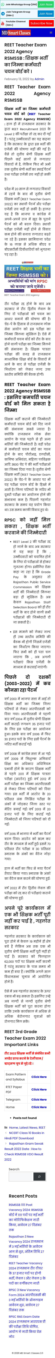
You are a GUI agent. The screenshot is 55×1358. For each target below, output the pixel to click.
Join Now (45, 4)
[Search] (39, 1177)
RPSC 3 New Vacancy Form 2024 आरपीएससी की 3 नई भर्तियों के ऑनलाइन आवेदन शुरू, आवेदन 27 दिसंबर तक (27, 1300)
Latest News (28, 1128)
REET (32, 114)
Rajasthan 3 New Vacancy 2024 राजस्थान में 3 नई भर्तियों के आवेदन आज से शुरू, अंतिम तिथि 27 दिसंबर (26, 1246)
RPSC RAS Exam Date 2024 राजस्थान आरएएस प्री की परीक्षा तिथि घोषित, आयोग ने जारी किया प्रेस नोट (27, 1327)
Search (14, 1169)
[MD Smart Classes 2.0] (16, 32)
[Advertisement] (28, 1352)
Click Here (39, 1077)
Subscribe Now (41, 23)
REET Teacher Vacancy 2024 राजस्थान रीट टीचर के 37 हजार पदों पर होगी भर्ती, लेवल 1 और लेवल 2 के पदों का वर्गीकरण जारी (27, 1273)
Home (13, 1128)
